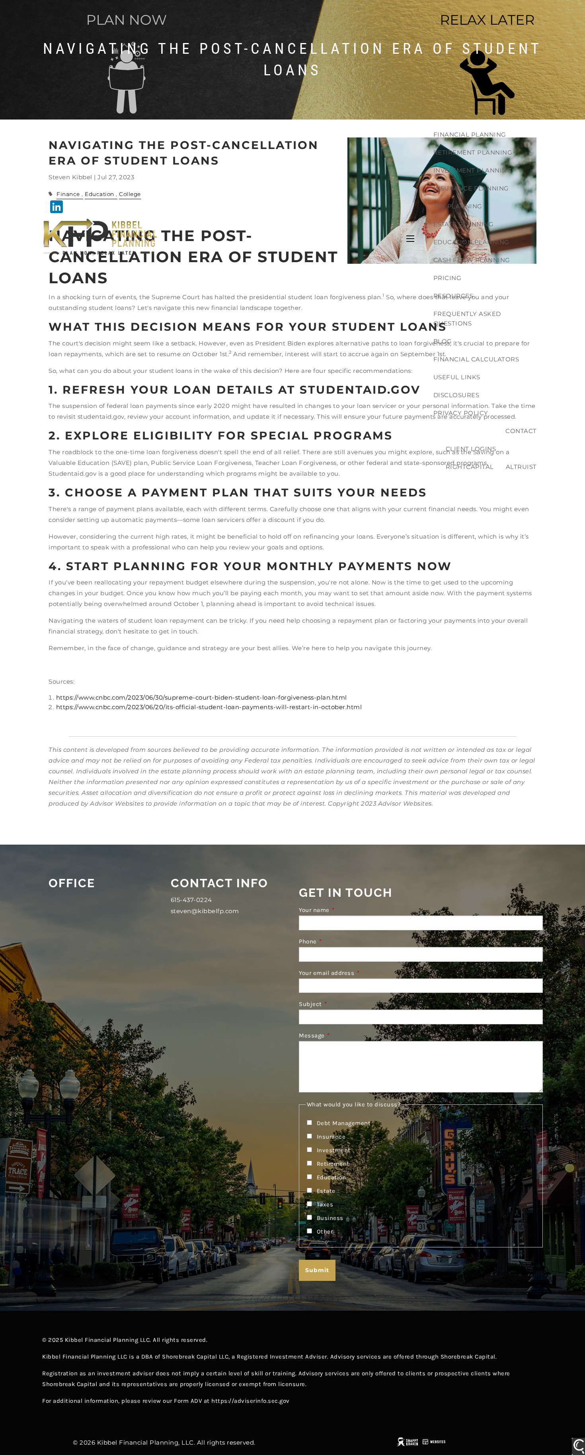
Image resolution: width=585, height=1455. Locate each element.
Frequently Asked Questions (467, 318)
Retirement (333, 1163)
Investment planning (472, 170)
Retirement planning (473, 152)
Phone (339, 941)
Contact (521, 431)
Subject (342, 1004)
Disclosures (456, 395)
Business (330, 1218)
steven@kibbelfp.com (205, 911)
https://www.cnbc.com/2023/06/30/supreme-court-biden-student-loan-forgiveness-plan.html (201, 697)
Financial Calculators (476, 359)
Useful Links (456, 377)
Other (325, 1231)
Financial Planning (469, 134)
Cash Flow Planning (471, 260)
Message (343, 1035)
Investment (334, 1150)
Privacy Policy (460, 413)
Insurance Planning (471, 188)
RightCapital (470, 467)
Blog (442, 341)
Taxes (325, 1204)
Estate (326, 1190)
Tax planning (457, 206)
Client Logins (471, 449)
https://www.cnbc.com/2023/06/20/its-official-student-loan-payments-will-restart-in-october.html (209, 707)
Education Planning (471, 242)
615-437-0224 (191, 900)
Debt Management (344, 1123)
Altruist (521, 467)
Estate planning (463, 224)
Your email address (358, 973)
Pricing (447, 278)
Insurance (331, 1136)
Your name (346, 910)
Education (331, 1177)
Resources (453, 296)
